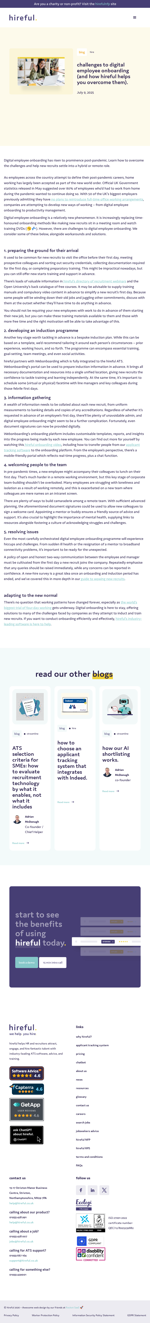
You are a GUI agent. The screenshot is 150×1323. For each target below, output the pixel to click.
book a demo (27, 962)
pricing (80, 1054)
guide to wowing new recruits (102, 579)
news (79, 1079)
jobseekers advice (87, 1131)
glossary (81, 1097)
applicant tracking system (92, 1045)
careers (81, 1114)
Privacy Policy (11, 1315)
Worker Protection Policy (45, 1315)
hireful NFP (83, 1139)
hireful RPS (83, 1148)
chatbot (81, 1062)
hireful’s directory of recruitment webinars (94, 281)
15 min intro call (52, 962)
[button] (135, 17)
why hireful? (84, 1036)
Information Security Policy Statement (93, 1315)
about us (81, 1071)
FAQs (79, 1165)
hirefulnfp (103, 4)
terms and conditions (89, 1157)
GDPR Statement (136, 1315)
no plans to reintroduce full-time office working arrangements (96, 199)
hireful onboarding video (42, 444)
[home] (24, 17)
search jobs (83, 1122)
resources (82, 1088)
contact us (82, 1105)
